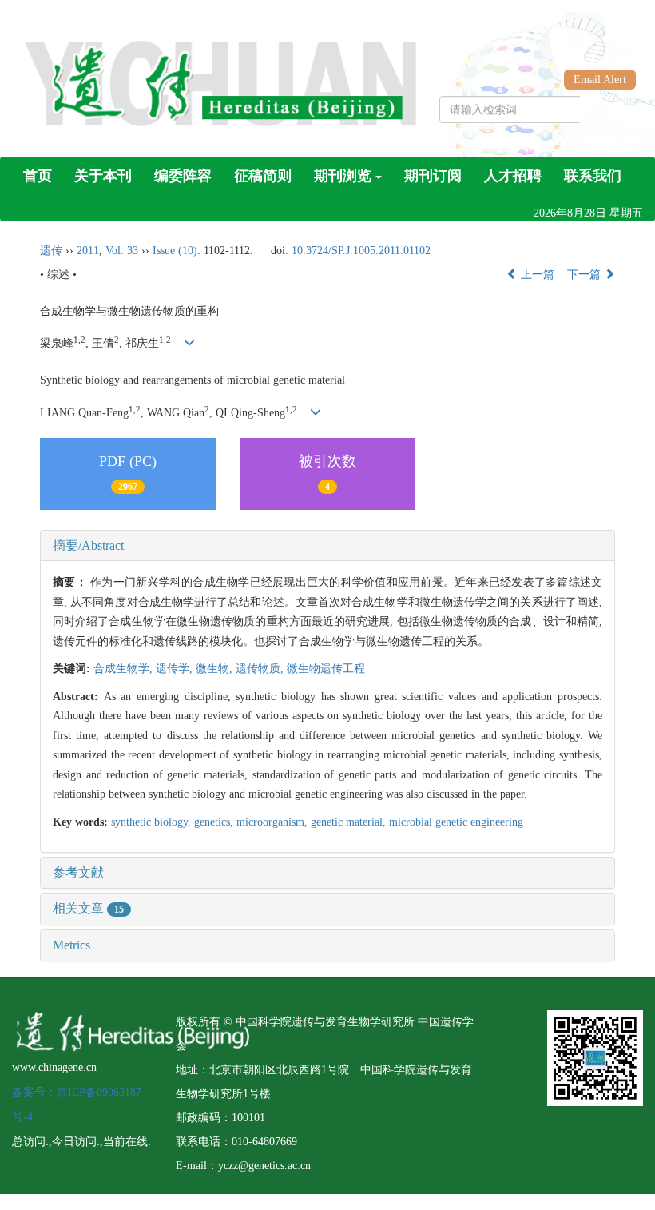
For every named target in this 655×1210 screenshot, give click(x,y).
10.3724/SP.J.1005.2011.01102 (361, 251)
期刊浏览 (342, 176)
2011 (88, 251)
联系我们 (592, 176)
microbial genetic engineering (456, 822)
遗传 (51, 251)
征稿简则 (263, 176)
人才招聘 (513, 176)
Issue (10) (175, 251)
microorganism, (273, 822)
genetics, (215, 822)
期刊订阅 (433, 176)
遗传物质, (261, 669)
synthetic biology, (152, 822)
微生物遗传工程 (326, 669)
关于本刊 (103, 176)
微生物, (216, 669)
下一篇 (585, 275)
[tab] (327, 546)
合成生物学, (124, 669)
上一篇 (536, 275)
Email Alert (600, 80)
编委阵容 (183, 176)
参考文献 (78, 872)
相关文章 (88, 908)
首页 (37, 176)
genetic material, (350, 822)
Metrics (71, 945)
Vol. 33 (121, 251)
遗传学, (176, 669)
